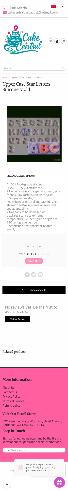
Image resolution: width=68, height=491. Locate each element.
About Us (8, 387)
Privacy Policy (11, 396)
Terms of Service (13, 401)
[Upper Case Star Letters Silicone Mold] (34, 134)
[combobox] (57, 6)
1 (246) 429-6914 (18, 7)
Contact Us (9, 391)
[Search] (63, 67)
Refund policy (11, 405)
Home (4, 77)
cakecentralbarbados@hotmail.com (33, 12)
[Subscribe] (61, 449)
